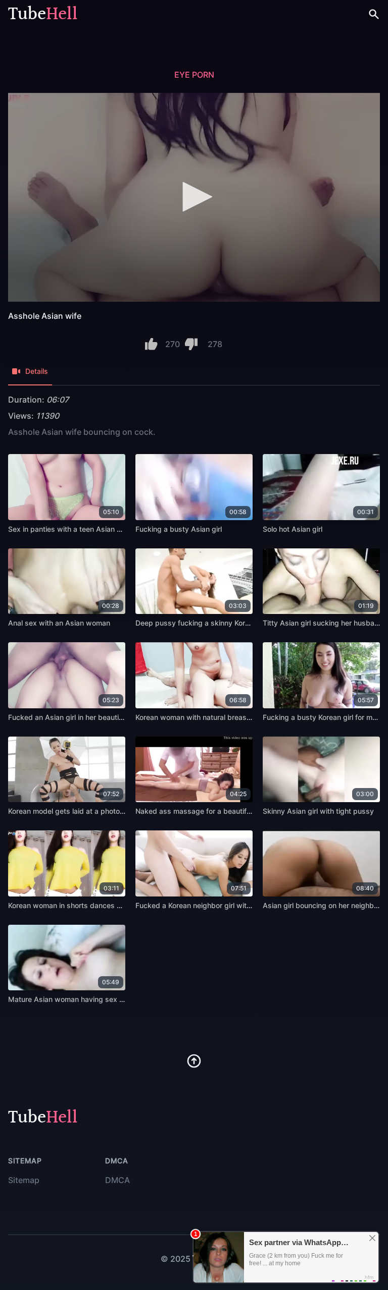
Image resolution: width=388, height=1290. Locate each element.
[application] (194, 197)
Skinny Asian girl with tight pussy (318, 811)
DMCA (117, 1180)
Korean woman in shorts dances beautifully (79, 905)
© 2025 (175, 1259)
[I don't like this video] (191, 344)
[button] (194, 197)
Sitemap (23, 1180)
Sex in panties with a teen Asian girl (67, 529)
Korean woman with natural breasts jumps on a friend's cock (235, 717)
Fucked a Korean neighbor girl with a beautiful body (221, 905)
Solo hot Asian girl (292, 529)
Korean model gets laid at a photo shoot (74, 811)
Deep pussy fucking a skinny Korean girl (202, 623)
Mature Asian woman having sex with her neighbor (92, 999)
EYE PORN (194, 75)
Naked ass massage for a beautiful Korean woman (219, 811)
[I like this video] (151, 344)
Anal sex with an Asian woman (59, 623)
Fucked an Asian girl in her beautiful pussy (79, 717)
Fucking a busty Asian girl (178, 529)
